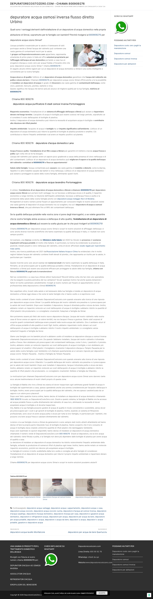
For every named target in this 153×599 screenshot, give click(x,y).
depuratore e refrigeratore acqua (34, 517)
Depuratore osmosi (122, 53)
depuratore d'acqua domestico (40, 514)
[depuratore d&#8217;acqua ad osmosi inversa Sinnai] (58, 487)
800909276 (95, 35)
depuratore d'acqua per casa (66, 514)
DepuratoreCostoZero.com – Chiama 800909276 (47, 3)
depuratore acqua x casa (91, 508)
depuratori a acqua (78, 519)
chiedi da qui (93, 557)
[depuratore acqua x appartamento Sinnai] (25, 487)
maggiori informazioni (87, 593)
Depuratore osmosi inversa (125, 59)
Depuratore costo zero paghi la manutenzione (127, 46)
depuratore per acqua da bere (81, 517)
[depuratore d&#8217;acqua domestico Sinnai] (90, 487)
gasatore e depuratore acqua (30, 522)
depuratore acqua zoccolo (21, 511)
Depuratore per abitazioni (125, 64)
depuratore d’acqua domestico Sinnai (89, 497)
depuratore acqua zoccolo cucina (48, 511)
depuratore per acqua (58, 517)
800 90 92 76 (96, 551)
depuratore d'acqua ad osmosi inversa (79, 511)
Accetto (102, 593)
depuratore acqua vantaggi (38, 508)
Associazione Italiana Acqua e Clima (62, 251)
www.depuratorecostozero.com (98, 562)
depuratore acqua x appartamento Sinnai (25, 497)
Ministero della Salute (52, 240)
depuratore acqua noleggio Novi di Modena (75, 199)
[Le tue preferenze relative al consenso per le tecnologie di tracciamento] (149, 595)
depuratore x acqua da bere (57, 519)
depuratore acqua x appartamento (65, 508)
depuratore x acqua (35, 519)
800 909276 (16, 399)
